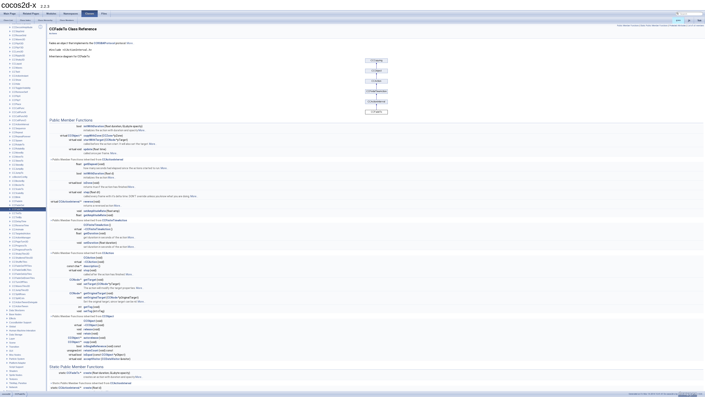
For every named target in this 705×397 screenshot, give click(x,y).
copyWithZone (92, 135)
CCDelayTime (19, 221)
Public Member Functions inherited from (87, 159)
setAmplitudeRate (95, 211)
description (91, 266)
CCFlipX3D (18, 43)
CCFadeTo (17, 209)
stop (86, 270)
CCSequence (19, 128)
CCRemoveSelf (20, 92)
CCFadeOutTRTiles (22, 266)
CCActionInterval (20, 124)
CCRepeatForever (21, 136)
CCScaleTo (18, 189)
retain (87, 333)
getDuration (91, 233)
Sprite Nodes (15, 375)
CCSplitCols (18, 298)
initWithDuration (94, 126)
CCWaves (17, 68)
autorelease (91, 337)
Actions (53, 33)
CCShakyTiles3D (20, 254)
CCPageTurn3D (20, 241)
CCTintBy (17, 217)
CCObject (74, 135)
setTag (88, 311)
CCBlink (16, 197)
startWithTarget (94, 139)
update (88, 149)
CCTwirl (16, 72)
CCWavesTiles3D (21, 286)
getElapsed (90, 164)
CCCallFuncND (20, 116)
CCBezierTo (18, 185)
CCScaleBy (18, 193)
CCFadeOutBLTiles (21, 270)
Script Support (16, 367)
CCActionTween (20, 306)
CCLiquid (17, 63)
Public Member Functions (628, 25)
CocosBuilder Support (20, 322)
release (88, 329)
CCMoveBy (18, 152)
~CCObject (90, 325)
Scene (12, 342)
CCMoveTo (17, 156)
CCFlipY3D (18, 47)
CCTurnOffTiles (20, 282)
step (86, 192)
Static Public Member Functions (654, 25)
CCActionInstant (20, 76)
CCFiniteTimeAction (114, 220)
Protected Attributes (677, 25)
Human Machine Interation (22, 330)
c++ (678, 20)
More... (130, 43)
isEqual (88, 354)
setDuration (91, 242)
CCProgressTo (19, 245)
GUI (11, 351)
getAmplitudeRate (95, 215)
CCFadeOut (18, 205)
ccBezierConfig (19, 177)
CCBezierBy (18, 181)
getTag (88, 306)
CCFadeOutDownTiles (23, 278)
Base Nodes (15, 314)
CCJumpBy (18, 169)
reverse (88, 201)
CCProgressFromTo (22, 249)
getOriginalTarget (95, 293)
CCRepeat (17, 132)
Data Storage (15, 334)
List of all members (696, 25)
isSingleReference (95, 346)
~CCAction (90, 261)
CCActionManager (21, 237)
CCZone (108, 135)
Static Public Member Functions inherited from (91, 383)
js (689, 20)
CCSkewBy (18, 165)
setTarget (90, 283)
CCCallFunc (18, 108)
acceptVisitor (92, 358)
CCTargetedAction (21, 233)
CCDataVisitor (111, 358)
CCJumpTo (17, 173)
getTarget (90, 279)
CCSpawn (17, 140)
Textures (13, 379)
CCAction (108, 253)
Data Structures (17, 310)
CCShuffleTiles (19, 262)
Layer (12, 338)
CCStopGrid (18, 31)
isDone (88, 182)
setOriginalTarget (95, 297)
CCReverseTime (20, 225)
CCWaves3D (18, 39)
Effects (12, 318)
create (87, 372)
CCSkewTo (17, 161)
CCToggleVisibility (21, 88)
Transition (14, 347)
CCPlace (16, 104)
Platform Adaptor (17, 363)
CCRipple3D (18, 55)
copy (86, 342)
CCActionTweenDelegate (24, 302)
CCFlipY (16, 100)
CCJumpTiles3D (20, 290)
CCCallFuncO (19, 120)
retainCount (91, 350)
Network (13, 387)
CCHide (16, 84)
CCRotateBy (18, 148)
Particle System (17, 359)
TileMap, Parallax (18, 383)
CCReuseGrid (19, 35)
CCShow (16, 80)
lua (699, 20)
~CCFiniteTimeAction (97, 229)
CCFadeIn (17, 201)
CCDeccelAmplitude (22, 27)
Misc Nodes (15, 355)
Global (12, 326)
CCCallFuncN (19, 112)
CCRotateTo (18, 144)
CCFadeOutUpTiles (22, 274)
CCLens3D (17, 51)
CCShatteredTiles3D (22, 258)
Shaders (13, 371)
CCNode (110, 139)
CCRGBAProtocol (104, 43)
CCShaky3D (18, 59)
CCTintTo (16, 213)
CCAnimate (18, 229)
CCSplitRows (19, 294)
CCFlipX (16, 96)
